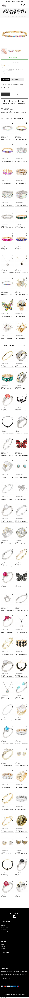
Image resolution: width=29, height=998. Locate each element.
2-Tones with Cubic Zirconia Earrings (21, 765)
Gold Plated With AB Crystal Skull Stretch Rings (21, 316)
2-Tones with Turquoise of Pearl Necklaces (7, 698)
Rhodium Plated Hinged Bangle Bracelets (7, 566)
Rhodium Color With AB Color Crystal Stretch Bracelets (7, 139)
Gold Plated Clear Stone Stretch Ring (21, 721)
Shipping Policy (4, 929)
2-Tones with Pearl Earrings (7, 853)
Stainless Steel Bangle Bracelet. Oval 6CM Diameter (7, 721)
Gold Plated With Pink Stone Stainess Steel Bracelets (21, 566)
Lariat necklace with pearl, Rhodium (21, 632)
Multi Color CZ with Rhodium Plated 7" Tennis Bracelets (7, 294)
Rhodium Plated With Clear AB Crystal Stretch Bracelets (7, 205)
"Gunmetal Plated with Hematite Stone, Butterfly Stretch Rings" (21, 588)
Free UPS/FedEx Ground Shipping (10, 97)
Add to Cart (6, 79)
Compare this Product (18, 84)
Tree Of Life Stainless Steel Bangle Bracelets (21, 521)
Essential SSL (3, 997)
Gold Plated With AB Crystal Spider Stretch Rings (21, 294)
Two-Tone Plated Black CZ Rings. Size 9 (21, 898)
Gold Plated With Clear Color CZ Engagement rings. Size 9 (7, 765)
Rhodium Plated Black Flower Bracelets (21, 411)
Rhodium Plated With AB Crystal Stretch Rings (21, 388)
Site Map (3, 948)
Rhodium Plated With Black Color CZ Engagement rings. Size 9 (21, 876)
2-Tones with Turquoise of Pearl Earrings (21, 477)
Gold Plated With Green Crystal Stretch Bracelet (21, 227)
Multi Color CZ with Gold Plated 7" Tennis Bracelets (15, 16)
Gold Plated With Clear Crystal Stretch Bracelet (21, 743)
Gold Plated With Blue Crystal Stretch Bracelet (21, 250)
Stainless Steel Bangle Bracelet (7, 499)
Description (5, 94)
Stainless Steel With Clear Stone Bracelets (7, 455)
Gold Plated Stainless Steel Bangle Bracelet (7, 831)
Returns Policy (4, 931)
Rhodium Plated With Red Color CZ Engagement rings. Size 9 (7, 411)
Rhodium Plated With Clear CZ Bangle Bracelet (21, 610)
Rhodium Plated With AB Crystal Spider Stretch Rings (7, 338)
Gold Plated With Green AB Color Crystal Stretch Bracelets (21, 139)
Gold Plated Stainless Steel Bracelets (7, 654)
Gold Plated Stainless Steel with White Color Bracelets (7, 809)
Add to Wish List (6, 84)
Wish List (3, 962)
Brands (2, 944)
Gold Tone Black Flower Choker (7, 876)
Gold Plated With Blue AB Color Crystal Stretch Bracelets (7, 161)
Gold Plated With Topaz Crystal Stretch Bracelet (21, 183)
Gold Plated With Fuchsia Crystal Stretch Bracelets (7, 250)
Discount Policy (4, 927)
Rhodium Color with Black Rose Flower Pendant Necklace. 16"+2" (7, 272)
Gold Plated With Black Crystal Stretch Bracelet (21, 654)
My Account (3, 956)
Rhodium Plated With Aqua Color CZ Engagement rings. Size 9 (7, 743)
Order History (4, 958)
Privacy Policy (4, 933)
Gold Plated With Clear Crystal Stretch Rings (21, 831)
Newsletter (3, 964)
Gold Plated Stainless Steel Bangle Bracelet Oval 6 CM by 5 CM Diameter (7, 366)
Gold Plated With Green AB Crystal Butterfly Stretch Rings (7, 316)
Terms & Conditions (5, 935)
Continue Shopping (17, 79)
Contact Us (3, 937)
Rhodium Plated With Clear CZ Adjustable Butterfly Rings (21, 499)
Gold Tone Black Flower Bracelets (21, 676)
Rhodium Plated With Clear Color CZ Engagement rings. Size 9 (21, 433)
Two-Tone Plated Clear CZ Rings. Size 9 (7, 477)
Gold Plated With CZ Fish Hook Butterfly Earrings (21, 853)
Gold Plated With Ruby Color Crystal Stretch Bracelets (7, 183)
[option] (4, 50)
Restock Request (15, 94)
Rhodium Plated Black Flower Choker (7, 433)
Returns (3, 960)
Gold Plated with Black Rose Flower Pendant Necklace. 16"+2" (21, 272)
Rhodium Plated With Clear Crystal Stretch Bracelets (7, 227)
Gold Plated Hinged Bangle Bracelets (21, 787)
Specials (3, 946)
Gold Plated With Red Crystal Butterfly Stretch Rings (21, 455)
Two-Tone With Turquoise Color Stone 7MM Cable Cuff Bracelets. (21, 698)
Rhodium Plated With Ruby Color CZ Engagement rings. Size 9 (7, 588)
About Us (3, 925)
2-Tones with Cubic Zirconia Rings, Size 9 (21, 366)
